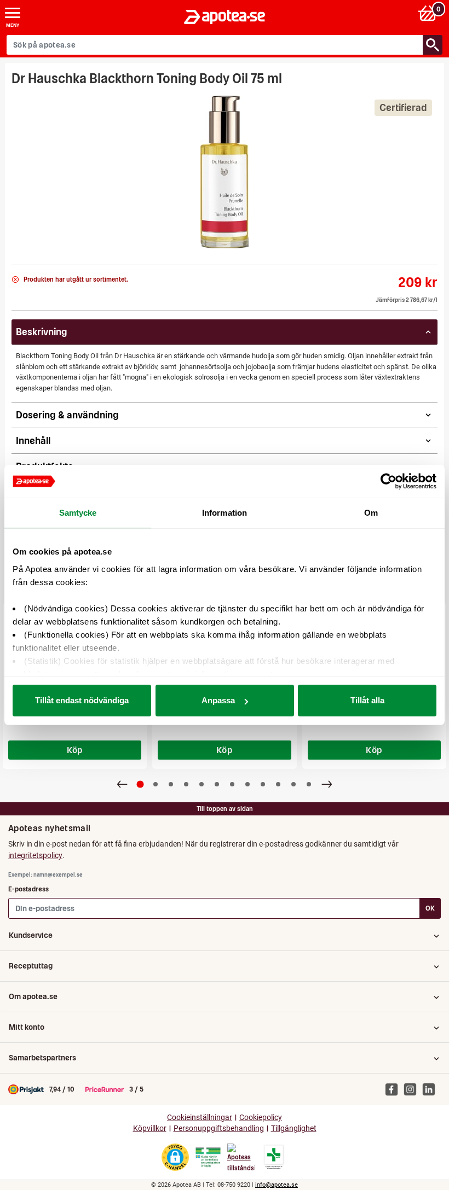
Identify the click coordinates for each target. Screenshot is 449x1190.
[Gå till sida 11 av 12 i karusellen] (293, 784)
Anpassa (218, 700)
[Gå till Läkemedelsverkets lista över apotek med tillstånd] (274, 1157)
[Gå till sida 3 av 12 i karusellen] (170, 784)
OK (430, 908)
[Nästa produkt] (327, 784)
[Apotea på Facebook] (394, 1089)
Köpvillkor (149, 1128)
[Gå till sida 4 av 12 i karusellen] (186, 784)
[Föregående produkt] (122, 784)
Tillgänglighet (293, 1128)
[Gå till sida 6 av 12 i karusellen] (216, 784)
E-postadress (28, 889)
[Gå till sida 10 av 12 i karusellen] (278, 784)
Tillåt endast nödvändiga (82, 700)
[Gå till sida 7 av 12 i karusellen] (232, 784)
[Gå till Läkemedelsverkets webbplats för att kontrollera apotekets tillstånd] (208, 1157)
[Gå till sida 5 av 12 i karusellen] (201, 784)
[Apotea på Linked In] (431, 1089)
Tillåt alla (367, 700)
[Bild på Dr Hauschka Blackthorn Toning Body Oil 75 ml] (224, 171)
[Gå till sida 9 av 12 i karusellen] (262, 784)
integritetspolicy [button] (35, 855)
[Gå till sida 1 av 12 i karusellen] (140, 783)
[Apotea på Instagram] (413, 1089)
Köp (75, 749)
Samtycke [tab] (78, 512)
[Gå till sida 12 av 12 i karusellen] (308, 784)
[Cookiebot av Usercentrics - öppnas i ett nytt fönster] (388, 481)
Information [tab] (224, 512)
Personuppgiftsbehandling (219, 1128)
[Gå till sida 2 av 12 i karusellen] (155, 784)
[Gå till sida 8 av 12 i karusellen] (247, 784)
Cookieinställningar (199, 1117)
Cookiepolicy (260, 1117)
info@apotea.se (276, 1184)
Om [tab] (371, 512)
